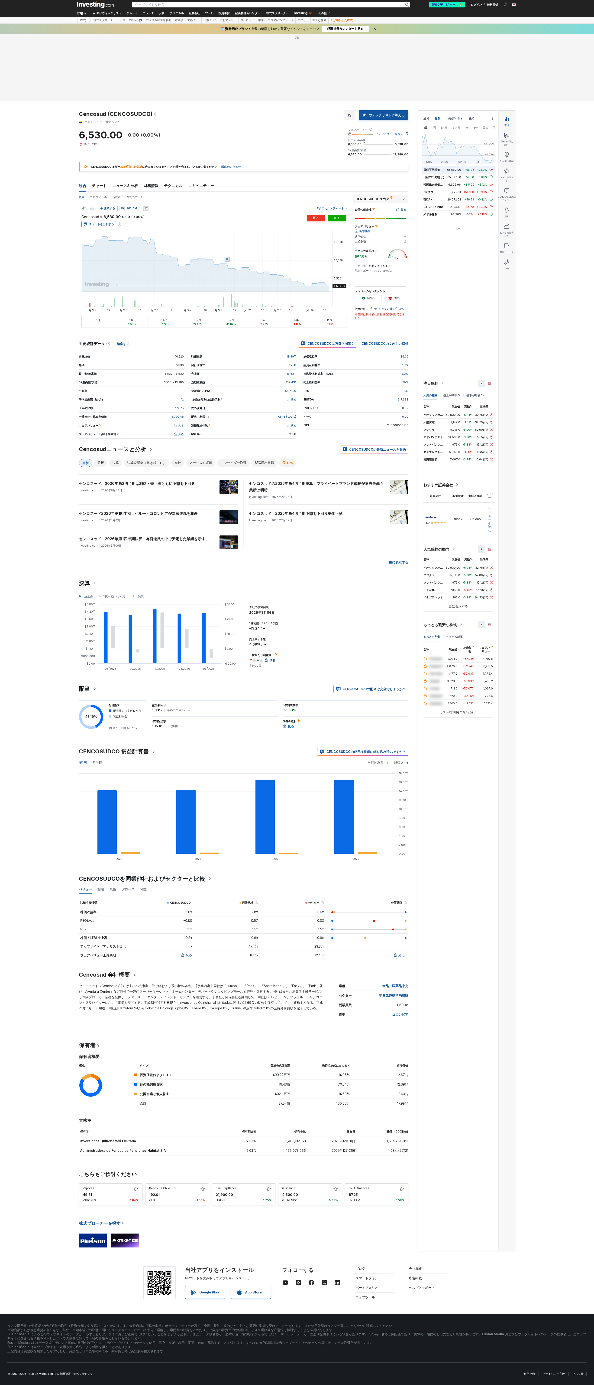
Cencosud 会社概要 (104, 974)
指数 (437, 118)
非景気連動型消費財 (393, 995)
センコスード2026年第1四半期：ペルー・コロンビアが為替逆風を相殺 (138, 513)
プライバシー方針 (553, 1373)
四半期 (97, 763)
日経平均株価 (431, 169)
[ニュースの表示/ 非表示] (145, 208)
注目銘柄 (430, 383)
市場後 (179, 20)
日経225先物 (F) (433, 177)
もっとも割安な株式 (440, 624)
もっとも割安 (431, 636)
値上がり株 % (452, 395)
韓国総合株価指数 (434, 184)
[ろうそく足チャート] (83, 208)
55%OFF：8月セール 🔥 (447, 4)
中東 (261, 20)
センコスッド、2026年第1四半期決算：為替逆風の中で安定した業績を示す (142, 538)
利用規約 (529, 1373)
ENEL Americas (359, 1188)
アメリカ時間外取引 (158, 20)
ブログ (360, 1268)
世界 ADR (193, 20)
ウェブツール (365, 1297)
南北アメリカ (228, 20)
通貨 (426, 118)
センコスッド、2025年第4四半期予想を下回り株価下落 (296, 513)
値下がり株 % (475, 395)
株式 (83, 20)
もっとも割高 (454, 636)
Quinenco (288, 1188)
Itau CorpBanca (226, 1188)
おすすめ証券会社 (438, 484)
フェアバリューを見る (389, 134)
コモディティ (454, 118)
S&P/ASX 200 (433, 206)
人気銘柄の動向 (436, 549)
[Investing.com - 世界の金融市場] (95, 4)
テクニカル (173, 185)
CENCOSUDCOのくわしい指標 (385, 343)
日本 (122, 20)
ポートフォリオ (366, 1288)
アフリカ (303, 20)
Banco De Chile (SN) (163, 1188)
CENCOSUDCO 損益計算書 (114, 751)
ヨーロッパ (247, 20)
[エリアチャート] (92, 208)
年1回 (83, 763)
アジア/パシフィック (281, 20)
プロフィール (98, 197)
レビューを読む (489, 519)
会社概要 (415, 1268)
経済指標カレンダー (247, 13)
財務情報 (151, 185)
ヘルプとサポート (422, 1288)
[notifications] (505, 4)
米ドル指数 (430, 214)
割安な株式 (319, 20)
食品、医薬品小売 (395, 986)
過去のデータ (134, 197)
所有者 (116, 197)
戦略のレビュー (231, 166)
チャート (99, 185)
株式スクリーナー (277, 13)
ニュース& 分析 (125, 185)
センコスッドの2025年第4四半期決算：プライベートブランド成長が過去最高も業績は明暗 (316, 486)
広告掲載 (415, 1278)
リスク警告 (579, 1373)
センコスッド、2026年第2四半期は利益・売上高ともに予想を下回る (137, 483)
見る (189, 955)
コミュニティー (201, 185)
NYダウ (428, 192)
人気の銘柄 (430, 395)
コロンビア (400, 1014)
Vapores (88, 1188)
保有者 (87, 1045)
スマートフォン (366, 1278)
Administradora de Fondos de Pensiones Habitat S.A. (123, 1150)
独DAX (428, 199)
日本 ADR (209, 20)
